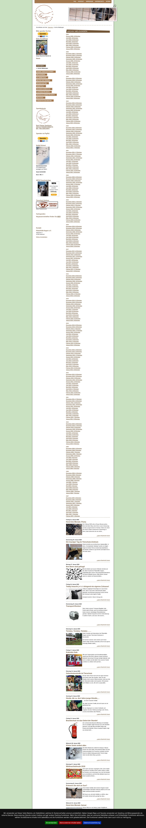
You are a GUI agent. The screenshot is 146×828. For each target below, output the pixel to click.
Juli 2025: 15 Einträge (72, 62)
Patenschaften (42, 83)
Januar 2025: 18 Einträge (73, 73)
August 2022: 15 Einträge (73, 135)
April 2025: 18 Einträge (72, 68)
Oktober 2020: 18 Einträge (73, 180)
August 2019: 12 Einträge (73, 209)
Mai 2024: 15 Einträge (72, 91)
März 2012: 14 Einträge (72, 390)
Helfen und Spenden (43, 80)
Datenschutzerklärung (92, 823)
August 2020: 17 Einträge (73, 184)
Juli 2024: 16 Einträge (72, 87)
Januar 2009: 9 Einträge (72, 468)
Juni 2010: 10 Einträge (72, 434)
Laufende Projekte (43, 92)
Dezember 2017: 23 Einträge (74, 251)
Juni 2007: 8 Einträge (72, 508)
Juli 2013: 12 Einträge (72, 359)
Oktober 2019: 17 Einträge (73, 205)
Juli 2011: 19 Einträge (72, 408)
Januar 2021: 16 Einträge (73, 172)
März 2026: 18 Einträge (72, 45)
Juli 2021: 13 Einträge (72, 161)
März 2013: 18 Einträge (72, 366)
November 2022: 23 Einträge (74, 129)
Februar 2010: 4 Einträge (73, 442)
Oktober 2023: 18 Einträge (73, 106)
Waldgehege (41, 74)
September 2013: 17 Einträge (74, 355)
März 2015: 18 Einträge (72, 316)
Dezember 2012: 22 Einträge (74, 374)
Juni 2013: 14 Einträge (72, 360)
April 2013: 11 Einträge (72, 364)
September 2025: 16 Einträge (74, 59)
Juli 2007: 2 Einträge (71, 507)
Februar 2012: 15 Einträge (73, 392)
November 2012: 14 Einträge (74, 376)
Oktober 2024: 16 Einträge (73, 82)
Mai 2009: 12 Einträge (72, 461)
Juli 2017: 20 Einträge (72, 260)
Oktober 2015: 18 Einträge (73, 304)
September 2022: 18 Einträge (74, 133)
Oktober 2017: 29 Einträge (73, 254)
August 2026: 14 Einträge (73, 36)
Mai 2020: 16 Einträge (72, 189)
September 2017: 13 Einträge (74, 256)
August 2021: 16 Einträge (73, 159)
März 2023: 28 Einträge (72, 119)
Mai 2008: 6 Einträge (71, 486)
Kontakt (81, 1)
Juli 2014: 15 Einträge (72, 334)
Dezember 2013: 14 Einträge (74, 349)
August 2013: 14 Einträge (73, 357)
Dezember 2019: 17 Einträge (74, 201)
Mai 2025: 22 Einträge (72, 66)
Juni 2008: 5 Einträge (72, 484)
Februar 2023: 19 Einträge (73, 121)
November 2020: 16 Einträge (74, 178)
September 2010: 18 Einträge (74, 429)
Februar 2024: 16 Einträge (73, 96)
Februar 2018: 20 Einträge (73, 244)
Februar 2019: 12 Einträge (73, 220)
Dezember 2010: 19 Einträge (74, 423)
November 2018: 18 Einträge (74, 228)
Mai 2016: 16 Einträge (72, 288)
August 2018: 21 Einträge (73, 233)
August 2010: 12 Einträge (73, 431)
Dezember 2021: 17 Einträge (74, 152)
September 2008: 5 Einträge (73, 478)
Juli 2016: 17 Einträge (72, 284)
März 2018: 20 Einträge (72, 242)
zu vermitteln (41, 77)
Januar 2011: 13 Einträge (73, 419)
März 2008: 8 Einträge (72, 489)
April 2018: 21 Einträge (72, 241)
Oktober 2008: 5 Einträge (73, 476)
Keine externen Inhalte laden (70, 823)
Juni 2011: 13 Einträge (72, 410)
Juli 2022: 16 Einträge (72, 136)
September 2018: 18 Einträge (74, 231)
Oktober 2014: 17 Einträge (73, 328)
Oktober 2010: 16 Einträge (73, 427)
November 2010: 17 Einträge (74, 425)
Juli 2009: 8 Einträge (71, 457)
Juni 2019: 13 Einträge (72, 212)
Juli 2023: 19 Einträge (72, 112)
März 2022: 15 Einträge (72, 144)
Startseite (50, 27)
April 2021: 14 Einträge (72, 167)
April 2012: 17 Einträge (72, 389)
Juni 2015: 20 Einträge (72, 311)
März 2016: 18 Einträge (72, 292)
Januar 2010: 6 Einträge (72, 443)
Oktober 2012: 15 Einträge (73, 378)
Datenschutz (99, 1)
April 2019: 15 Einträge (72, 216)
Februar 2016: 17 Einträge (73, 294)
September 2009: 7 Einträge (73, 454)
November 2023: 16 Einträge (74, 104)
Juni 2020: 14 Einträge (72, 188)
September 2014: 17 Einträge (74, 330)
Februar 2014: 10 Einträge (73, 343)
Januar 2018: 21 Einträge (73, 246)
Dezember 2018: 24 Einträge (74, 226)
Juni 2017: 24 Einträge (72, 262)
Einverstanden (51, 823)
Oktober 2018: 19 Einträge (73, 230)
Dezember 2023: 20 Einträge (74, 103)
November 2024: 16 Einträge (74, 80)
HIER (58, 216)
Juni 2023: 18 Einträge (72, 114)
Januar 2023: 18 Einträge (73, 123)
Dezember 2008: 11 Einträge (74, 473)
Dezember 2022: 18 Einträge (74, 127)
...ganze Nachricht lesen (103, 535)
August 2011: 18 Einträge (73, 406)
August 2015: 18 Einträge (73, 307)
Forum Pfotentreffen (44, 100)
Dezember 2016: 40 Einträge (74, 275)
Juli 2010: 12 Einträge (72, 433)
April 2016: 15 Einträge (72, 290)
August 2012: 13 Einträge (73, 381)
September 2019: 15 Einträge (74, 207)
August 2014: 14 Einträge (73, 332)
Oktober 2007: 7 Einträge (73, 501)
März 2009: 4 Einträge (72, 464)
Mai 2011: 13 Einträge (72, 412)
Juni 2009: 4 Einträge (72, 459)
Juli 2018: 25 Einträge (72, 235)
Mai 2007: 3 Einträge (71, 510)
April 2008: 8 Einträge (72, 487)
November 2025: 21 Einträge (74, 55)
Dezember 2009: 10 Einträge (74, 448)
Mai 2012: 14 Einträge (72, 387)
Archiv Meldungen (43, 68)
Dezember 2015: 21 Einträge (74, 300)
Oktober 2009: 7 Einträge (73, 452)
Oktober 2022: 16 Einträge (73, 131)
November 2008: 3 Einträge (73, 475)
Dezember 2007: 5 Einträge (73, 498)
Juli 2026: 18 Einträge (72, 38)
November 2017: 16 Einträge (74, 253)
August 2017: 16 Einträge (73, 258)
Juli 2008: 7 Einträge (71, 482)
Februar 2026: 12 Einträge (73, 47)
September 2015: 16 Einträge (74, 306)
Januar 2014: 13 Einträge (73, 345)
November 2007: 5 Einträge (73, 499)
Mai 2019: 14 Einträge (72, 214)
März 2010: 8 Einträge (72, 440)
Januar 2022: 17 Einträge (73, 147)
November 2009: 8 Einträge (73, 450)
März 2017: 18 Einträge (72, 267)
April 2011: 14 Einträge (72, 413)
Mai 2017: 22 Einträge (72, 263)
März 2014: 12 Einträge (72, 341)
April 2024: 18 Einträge (72, 92)
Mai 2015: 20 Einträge (72, 313)
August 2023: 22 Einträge (73, 110)
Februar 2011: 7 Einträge (73, 417)
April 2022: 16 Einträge (72, 142)
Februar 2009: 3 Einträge (73, 466)
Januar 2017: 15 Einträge (73, 271)
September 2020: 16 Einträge (74, 182)
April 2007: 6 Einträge (72, 512)
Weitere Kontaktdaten (41, 237)
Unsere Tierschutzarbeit (45, 71)
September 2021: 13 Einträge (74, 157)
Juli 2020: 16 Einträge (72, 186)
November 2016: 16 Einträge (74, 277)
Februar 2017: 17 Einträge (73, 269)
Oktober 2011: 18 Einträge (73, 402)
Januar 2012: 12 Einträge (73, 394)
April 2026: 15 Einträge (72, 43)
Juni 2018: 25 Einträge (72, 237)
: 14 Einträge (73, 197)
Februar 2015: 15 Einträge (73, 318)
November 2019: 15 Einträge (74, 203)
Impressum (89, 1)
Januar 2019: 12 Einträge (73, 221)
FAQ (75, 1)
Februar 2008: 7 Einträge (73, 491)
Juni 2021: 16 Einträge (72, 163)
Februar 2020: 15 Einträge (73, 195)
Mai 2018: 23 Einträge (72, 239)
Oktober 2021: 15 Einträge (73, 156)
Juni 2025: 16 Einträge (72, 64)
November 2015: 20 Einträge (74, 302)
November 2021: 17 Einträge (74, 154)
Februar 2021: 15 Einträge (73, 170)
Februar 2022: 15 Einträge (73, 145)
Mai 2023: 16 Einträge (72, 115)
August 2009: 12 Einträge (73, 455)
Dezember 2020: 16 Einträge (74, 177)
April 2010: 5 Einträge (72, 438)
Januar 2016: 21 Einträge (73, 295)
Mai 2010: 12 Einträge (72, 436)
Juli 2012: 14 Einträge (72, 383)
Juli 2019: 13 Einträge (72, 210)
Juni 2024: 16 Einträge (72, 89)
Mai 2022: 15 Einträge (72, 140)
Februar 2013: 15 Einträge (73, 368)
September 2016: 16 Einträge (74, 281)
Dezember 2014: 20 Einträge (74, 325)
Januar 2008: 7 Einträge (72, 493)
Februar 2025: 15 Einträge (73, 71)
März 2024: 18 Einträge (72, 94)
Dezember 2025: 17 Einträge (74, 53)
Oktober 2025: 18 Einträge (73, 57)
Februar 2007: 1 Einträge (73, 516)
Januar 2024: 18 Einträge (73, 98)
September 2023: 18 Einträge (74, 108)
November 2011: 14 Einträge (74, 401)
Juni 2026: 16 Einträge (72, 39)
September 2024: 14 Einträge (74, 83)
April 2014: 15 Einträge (72, 339)
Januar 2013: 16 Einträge (73, 369)
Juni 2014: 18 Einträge (72, 336)
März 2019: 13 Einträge (72, 218)
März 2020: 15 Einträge (72, 193)
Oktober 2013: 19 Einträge (73, 353)
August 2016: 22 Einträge (73, 283)
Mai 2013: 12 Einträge (72, 362)
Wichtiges (40, 97)
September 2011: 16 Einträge (74, 404)
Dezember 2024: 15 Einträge (74, 78)
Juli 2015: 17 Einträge (72, 309)
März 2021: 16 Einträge (72, 168)
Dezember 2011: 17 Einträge (74, 399)
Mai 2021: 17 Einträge (72, 165)
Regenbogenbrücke (43, 89)
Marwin (38, 58)
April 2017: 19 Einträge (72, 265)
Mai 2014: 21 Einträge (72, 337)
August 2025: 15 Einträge (73, 61)
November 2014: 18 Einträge (74, 327)
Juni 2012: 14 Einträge (72, 385)
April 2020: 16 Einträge (72, 191)
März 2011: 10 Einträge (72, 415)
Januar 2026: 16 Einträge (73, 49)
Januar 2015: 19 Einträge (73, 320)
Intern (108, 1)
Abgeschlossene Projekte (46, 94)
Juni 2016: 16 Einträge (72, 286)
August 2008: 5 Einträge (73, 480)
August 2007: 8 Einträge (73, 505)
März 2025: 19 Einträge (72, 70)
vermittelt (40, 86)
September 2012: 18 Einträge (74, 380)
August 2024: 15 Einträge (73, 85)
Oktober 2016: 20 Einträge (73, 279)
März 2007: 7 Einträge (72, 514)
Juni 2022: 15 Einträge (72, 138)
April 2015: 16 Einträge (72, 315)
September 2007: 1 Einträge (73, 503)
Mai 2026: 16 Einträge (72, 41)
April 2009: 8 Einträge (72, 463)
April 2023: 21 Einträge (72, 117)
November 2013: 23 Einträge (74, 351)
